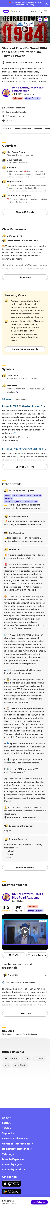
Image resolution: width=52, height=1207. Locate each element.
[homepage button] (6, 11)
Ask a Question (39, 955)
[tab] (6, 129)
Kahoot (10, 851)
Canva (10, 854)
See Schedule (39, 1202)
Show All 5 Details (25, 212)
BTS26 (38, 2)
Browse (14, 11)
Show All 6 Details (25, 867)
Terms (27, 5)
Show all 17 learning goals (25, 349)
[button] (25, 975)
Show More (25, 277)
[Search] (40, 11)
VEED (9, 857)
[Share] (40, 19)
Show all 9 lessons (25, 466)
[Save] (46, 19)
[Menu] (45, 11)
